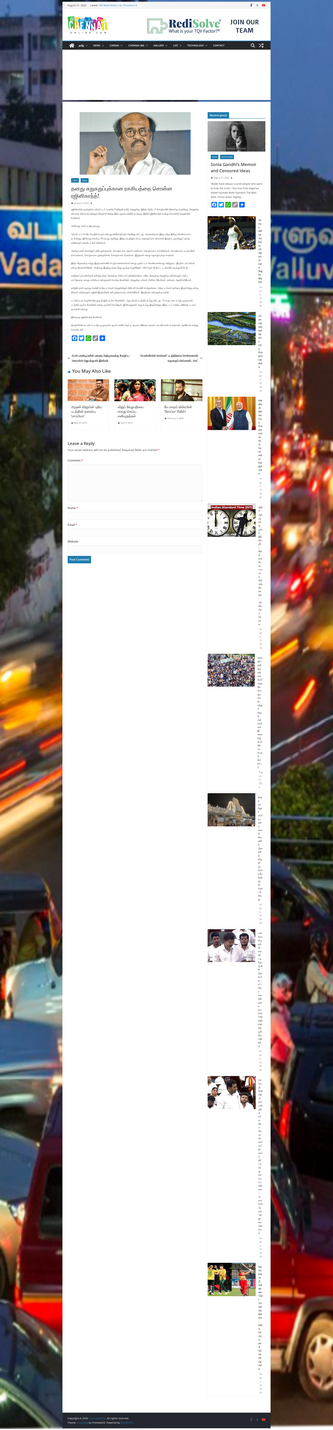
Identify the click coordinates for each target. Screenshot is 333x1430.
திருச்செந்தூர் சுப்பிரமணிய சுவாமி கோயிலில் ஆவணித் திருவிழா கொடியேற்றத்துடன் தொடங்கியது (260, 848)
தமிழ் (81, 45)
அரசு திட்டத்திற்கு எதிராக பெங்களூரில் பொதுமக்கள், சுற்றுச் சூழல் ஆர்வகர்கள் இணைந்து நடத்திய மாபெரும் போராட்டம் (260, 712)
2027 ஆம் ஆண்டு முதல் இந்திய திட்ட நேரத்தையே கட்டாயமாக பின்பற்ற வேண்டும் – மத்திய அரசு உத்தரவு (260, 566)
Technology (195, 45)
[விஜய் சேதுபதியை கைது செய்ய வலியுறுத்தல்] (135, 382)
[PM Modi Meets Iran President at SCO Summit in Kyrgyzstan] (232, 449)
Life (175, 45)
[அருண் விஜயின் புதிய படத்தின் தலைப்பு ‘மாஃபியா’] (88, 382)
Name (73, 508)
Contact (218, 45)
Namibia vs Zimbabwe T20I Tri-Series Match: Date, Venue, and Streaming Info (260, 1317)
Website (73, 541)
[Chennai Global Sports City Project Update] (232, 353)
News (96, 45)
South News (227, 157)
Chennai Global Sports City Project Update (260, 341)
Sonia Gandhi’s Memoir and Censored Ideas (233, 167)
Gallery (158, 45)
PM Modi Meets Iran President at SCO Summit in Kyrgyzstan (260, 437)
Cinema (114, 45)
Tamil (75, 180)
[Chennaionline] (72, 45)
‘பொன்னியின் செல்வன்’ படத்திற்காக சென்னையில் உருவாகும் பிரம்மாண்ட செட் (169, 358)
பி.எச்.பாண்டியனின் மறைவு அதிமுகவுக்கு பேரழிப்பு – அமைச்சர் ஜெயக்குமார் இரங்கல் (101, 358)
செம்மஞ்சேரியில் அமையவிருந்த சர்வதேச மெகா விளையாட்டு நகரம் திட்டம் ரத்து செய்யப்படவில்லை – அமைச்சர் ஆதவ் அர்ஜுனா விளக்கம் (260, 1156)
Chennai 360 (136, 45)
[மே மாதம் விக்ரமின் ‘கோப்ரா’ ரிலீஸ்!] (181, 382)
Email (72, 525)
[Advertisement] (166, 75)
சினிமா (84, 180)
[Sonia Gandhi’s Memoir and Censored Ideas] (236, 136)
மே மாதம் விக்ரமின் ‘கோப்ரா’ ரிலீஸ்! (178, 409)
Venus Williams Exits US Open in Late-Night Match (118, 7)
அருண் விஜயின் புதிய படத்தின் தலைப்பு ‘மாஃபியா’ (86, 411)
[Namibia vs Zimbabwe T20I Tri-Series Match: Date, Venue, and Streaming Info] (232, 1330)
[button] (86, 45)
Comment (75, 460)
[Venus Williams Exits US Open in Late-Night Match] (232, 263)
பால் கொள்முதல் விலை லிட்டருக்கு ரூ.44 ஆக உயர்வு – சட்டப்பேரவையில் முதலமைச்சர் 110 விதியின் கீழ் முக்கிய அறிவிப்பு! (260, 989)
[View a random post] (261, 45)
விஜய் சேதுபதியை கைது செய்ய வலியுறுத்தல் (131, 411)
